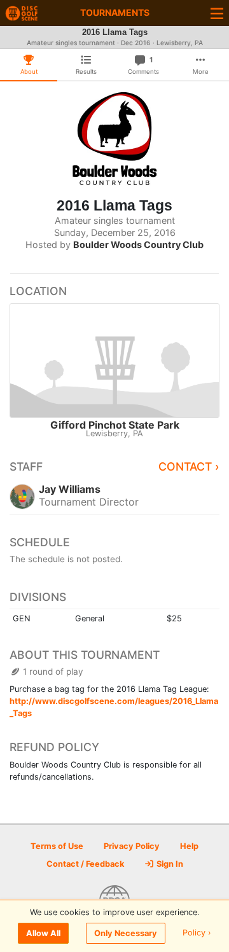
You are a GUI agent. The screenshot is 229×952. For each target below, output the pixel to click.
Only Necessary (125, 933)
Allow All (43, 933)
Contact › (188, 466)
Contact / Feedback (85, 864)
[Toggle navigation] (217, 13)
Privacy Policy (132, 846)
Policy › (197, 933)
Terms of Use (57, 846)
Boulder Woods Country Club (138, 244)
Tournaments (114, 12)
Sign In (169, 864)
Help (189, 846)
